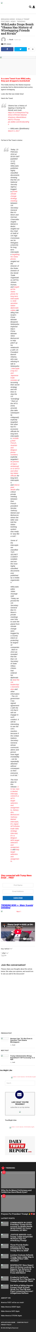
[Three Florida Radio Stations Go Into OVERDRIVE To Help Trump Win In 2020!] (4, 1246)
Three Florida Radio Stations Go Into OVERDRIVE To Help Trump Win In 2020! (19, 1248)
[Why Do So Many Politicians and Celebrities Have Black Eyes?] (18, 1179)
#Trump (17, 120)
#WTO (10, 120)
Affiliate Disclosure (8, 1322)
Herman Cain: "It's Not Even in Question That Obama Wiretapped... (21, 1040)
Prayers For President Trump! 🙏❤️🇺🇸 (18, 1214)
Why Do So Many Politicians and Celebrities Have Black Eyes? (16, 1191)
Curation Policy (22, 1322)
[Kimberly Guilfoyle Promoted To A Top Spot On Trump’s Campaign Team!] (4, 1278)
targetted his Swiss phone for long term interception (14, 294)
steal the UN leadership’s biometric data (14, 684)
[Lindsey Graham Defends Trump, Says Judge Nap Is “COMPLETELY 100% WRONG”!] (4, 1256)
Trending (21, 22)
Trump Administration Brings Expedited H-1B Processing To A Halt (22, 1057)
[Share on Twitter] (20, 49)
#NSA (10, 115)
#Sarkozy (12, 117)
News (13, 22)
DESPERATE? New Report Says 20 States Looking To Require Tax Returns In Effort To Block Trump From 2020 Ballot (22, 1269)
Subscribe (18, 898)
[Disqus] (18, 1004)
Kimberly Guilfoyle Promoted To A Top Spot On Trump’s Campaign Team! (22, 1279)
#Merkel (23, 115)
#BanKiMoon (21, 117)
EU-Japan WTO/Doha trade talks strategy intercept (15, 828)
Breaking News (8, 19)
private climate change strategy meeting (13, 196)
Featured (5, 22)
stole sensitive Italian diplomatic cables (14, 305)
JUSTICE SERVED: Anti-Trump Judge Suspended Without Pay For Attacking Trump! (21, 1237)
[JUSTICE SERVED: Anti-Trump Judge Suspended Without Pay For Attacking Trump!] (4, 1236)
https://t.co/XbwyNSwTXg (18, 113)
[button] (30, 7)
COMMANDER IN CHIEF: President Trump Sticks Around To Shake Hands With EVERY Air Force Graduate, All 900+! (21, 1226)
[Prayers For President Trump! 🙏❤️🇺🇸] (18, 1203)
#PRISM (16, 115)
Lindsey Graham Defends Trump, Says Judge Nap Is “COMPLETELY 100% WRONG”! (22, 1258)
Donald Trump (22, 19)
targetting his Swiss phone (15, 256)
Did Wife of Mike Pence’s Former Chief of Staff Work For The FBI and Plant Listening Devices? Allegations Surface (21, 1289)
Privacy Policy (6, 1324)
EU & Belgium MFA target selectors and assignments (14, 843)
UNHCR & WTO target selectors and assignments (14, 803)
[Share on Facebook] (7, 49)
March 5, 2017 (14, 131)
